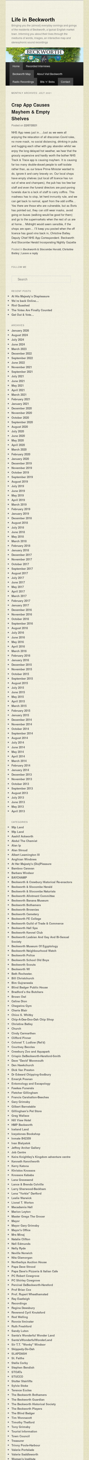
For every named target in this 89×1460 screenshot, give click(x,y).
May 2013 (17, 806)
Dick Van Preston (22, 1070)
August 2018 (19, 523)
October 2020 (20, 417)
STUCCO (17, 1376)
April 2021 (18, 390)
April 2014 (18, 756)
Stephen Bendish (22, 1367)
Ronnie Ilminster (22, 1321)
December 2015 (21, 664)
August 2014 (19, 738)
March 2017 (19, 596)
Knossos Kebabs (22, 1175)
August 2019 (19, 481)
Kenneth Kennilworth (25, 1161)
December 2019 (21, 463)
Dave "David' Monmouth (27, 1060)
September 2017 (22, 568)
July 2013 (17, 797)
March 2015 (19, 706)
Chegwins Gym (21, 1006)
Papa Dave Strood (23, 1267)
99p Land (17, 832)
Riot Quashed (20, 305)
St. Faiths (17, 1358)
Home (16, 66)
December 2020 (21, 408)
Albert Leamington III (25, 855)
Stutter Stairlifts (21, 1381)
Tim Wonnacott (21, 1418)
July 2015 (17, 687)
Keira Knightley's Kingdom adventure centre (40, 1157)
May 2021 (17, 385)
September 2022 (22, 358)
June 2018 (18, 532)
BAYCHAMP (19, 877)
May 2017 (17, 587)
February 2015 (20, 710)
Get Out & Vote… (22, 315)
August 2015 (19, 683)
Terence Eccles (21, 1390)
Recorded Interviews (38, 66)
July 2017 (17, 578)
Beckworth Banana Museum (30, 900)
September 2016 (22, 623)
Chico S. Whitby (22, 1015)
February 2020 (20, 454)
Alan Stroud (19, 850)
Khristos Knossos (23, 1170)
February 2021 (20, 399)
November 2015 (21, 669)
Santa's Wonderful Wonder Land (33, 1335)
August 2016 (19, 628)
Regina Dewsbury (23, 1308)
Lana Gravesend (22, 1180)
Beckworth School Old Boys (30, 960)
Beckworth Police (23, 955)
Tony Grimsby (20, 1427)
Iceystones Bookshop (25, 1134)
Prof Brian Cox (21, 1289)
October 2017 (20, 564)
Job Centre (18, 1152)
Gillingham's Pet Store (26, 1111)
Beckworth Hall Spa (24, 928)
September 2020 (22, 422)
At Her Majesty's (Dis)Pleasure (31, 864)
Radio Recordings (23, 81)
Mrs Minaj (18, 1234)
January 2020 (20, 459)
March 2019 (19, 504)
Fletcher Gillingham (24, 1093)
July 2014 (17, 742)
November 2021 (21, 367)
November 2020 (21, 413)
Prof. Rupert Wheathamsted (29, 1294)
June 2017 (18, 582)
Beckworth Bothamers (26, 905)
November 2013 (21, 779)
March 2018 (19, 541)
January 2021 (20, 404)
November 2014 (21, 724)
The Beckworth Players (26, 1408)
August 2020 (19, 427)
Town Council (20, 1436)
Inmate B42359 (21, 1138)
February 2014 (20, 765)
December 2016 (21, 610)
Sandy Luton (20, 1331)
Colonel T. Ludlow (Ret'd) (28, 1042)
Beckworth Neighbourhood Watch (33, 951)
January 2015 (20, 715)
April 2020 (18, 445)
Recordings (19, 1303)
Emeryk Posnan (22, 1079)
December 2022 (21, 353)
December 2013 (21, 774)
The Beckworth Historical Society (33, 1404)
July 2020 (17, 431)
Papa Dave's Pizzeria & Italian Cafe (34, 1271)
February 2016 (20, 655)
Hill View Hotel (21, 1120)
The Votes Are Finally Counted (31, 310)
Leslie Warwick (21, 1198)
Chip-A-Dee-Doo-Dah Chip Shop (32, 1019)
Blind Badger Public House (29, 987)
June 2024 (18, 344)
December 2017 (21, 555)
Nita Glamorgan (21, 1257)
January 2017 (20, 605)
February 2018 (20, 546)
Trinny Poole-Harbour (25, 1445)
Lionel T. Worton (22, 1202)
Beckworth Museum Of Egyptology (34, 946)
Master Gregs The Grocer (28, 1216)
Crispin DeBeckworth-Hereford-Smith (36, 1056)
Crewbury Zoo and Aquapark (30, 1051)
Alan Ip (16, 845)
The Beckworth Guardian (27, 1399)
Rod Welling (19, 1317)
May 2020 (17, 440)
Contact (65, 81)
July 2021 (17, 376)
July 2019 (17, 486)
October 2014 (20, 729)
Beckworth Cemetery (25, 914)
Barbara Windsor (22, 873)
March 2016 (19, 651)
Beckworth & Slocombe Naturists (33, 891)
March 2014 (19, 761)
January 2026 (20, 330)
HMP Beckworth (22, 1125)
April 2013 (18, 811)
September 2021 (22, 371)
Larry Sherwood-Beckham (28, 1189)
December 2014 (21, 720)
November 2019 (21, 468)
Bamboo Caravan (22, 868)
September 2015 (22, 678)
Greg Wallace (20, 1115)
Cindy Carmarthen (23, 1033)
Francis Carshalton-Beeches (30, 1097)
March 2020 (19, 449)
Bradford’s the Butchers (27, 992)
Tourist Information (24, 1431)
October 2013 (20, 784)
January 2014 (20, 770)
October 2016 (20, 619)
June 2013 (18, 802)
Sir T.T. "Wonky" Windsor (28, 1344)
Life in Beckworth (33, 19)
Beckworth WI (20, 969)
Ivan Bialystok (20, 1143)
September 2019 (22, 477)
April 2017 (18, 591)
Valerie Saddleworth (24, 1454)
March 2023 (19, 349)
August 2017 (19, 573)
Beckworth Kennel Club (27, 932)
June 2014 (18, 747)
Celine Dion (19, 1001)
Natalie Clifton (20, 1239)
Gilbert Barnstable (23, 1106)
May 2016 (17, 642)
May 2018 (17, 536)
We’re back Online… (25, 301)
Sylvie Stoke (19, 1386)
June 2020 (18, 436)
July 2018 (17, 527)
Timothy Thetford (23, 1422)
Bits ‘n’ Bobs (47, 81)
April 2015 (18, 701)
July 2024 (17, 339)
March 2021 (19, 394)
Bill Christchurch (22, 978)
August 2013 (19, 793)
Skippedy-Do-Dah (23, 1349)
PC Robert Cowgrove (25, 1276)
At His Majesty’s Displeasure (30, 296)
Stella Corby (19, 1363)
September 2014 (22, 733)
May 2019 (17, 495)
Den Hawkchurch (22, 1065)
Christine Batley (22, 1024)
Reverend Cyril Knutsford (28, 1312)
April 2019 (18, 500)
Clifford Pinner (21, 1038)
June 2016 (18, 637)
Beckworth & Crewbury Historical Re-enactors (41, 882)
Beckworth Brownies (25, 909)
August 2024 (19, 335)
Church (16, 1028)
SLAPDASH (19, 1353)
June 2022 (18, 362)
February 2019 (20, 509)
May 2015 (17, 697)
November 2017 (21, 559)
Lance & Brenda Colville (27, 1184)
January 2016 (20, 660)
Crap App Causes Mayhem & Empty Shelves (30, 111)
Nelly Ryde (18, 1248)
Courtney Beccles (23, 1047)
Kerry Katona (20, 1166)
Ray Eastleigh (20, 1299)
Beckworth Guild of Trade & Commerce (37, 923)
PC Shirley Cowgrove (25, 1280)
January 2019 (20, 513)
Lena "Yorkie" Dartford (26, 1193)
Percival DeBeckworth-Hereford (32, 1285)
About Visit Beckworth (49, 74)
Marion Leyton (21, 1211)
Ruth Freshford (21, 1326)
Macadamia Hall (22, 1207)
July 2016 (17, 632)
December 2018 (21, 518)
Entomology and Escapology (30, 1083)
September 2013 (22, 788)
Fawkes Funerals (22, 1088)
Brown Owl (18, 996)
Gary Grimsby (20, 1102)
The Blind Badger (23, 1413)
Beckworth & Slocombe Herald (42, 249)
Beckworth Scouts (23, 964)
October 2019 (20, 472)
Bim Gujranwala (22, 983)
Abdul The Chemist (24, 841)
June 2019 (18, 491)
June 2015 (18, 692)
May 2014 (17, 752)
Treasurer (17, 1441)
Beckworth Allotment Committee (33, 896)
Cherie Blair (19, 1010)
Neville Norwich (21, 1253)
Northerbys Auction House (29, 1262)
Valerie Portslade (22, 1450)
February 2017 (20, 601)
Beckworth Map (22, 74)
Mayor (15, 1221)
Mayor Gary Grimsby (25, 1225)
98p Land (17, 827)
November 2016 (21, 614)
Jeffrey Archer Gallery (25, 1148)
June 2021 (18, 381)
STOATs (16, 1372)
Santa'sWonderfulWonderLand (31, 1340)
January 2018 (20, 550)
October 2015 (20, 674)
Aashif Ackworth (22, 836)
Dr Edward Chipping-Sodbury (31, 1074)
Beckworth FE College (26, 918)
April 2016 (18, 646)
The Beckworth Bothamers (29, 1395)
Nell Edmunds (20, 1244)
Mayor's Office (20, 1230)
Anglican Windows (24, 859)
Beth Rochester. (21, 974)
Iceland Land (20, 1129)
